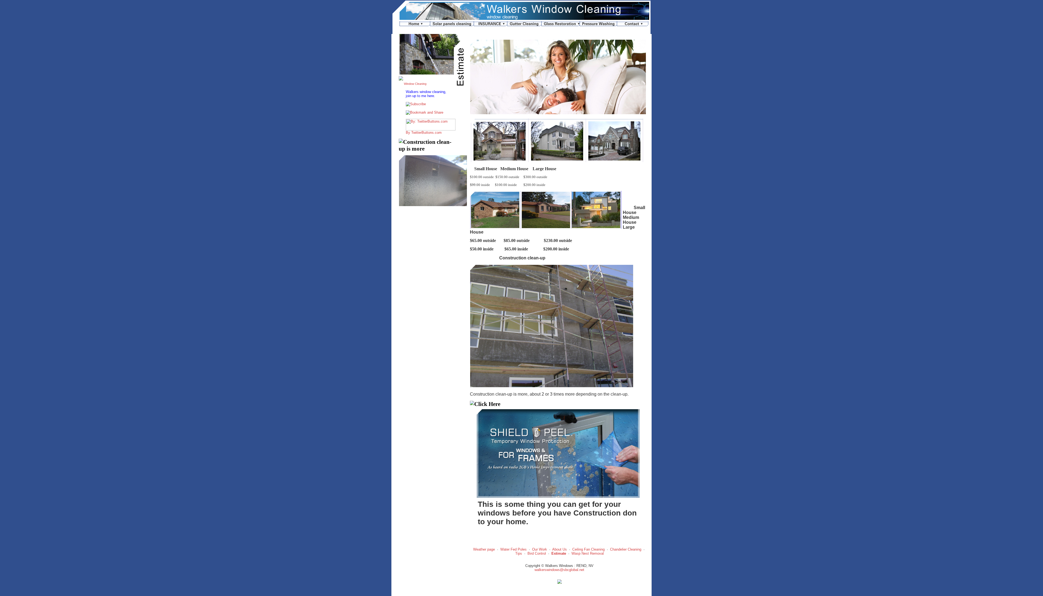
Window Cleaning (415, 83)
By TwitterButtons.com (424, 133)
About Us (559, 549)
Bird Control (536, 553)
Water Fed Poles (513, 549)
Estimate (558, 553)
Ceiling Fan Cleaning (588, 549)
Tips (518, 553)
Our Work (539, 549)
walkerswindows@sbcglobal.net (559, 570)
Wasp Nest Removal (587, 553)
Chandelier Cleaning (625, 549)
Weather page (484, 549)
